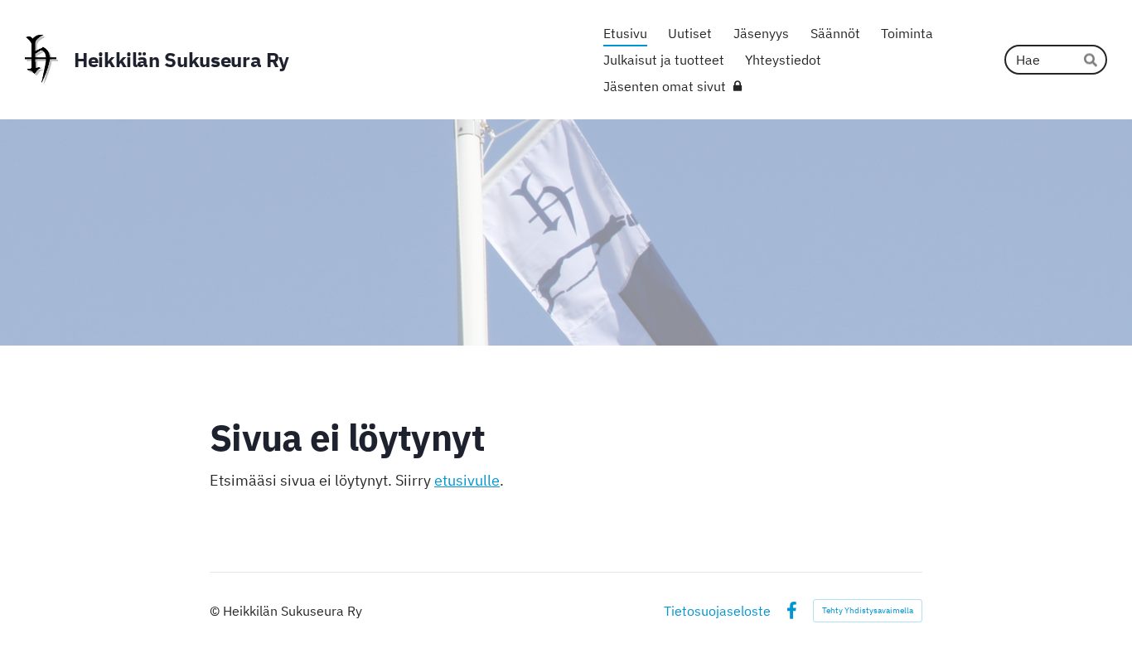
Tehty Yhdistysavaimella (867, 610)
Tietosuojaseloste (717, 610)
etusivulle (467, 480)
